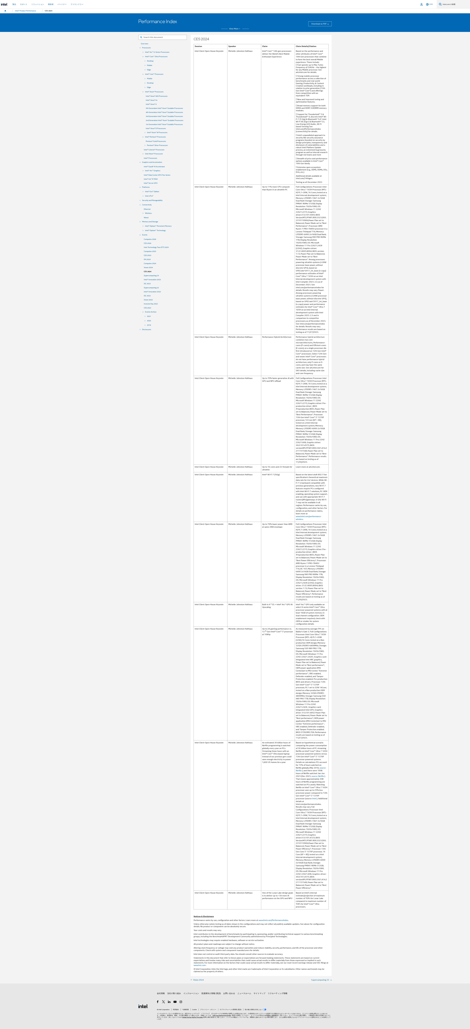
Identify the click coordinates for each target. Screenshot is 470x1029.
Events (144, 235)
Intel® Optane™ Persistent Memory (158, 226)
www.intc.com (200, 965)
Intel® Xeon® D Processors (156, 128)
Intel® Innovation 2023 (152, 280)
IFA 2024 (147, 259)
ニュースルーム (244, 993)
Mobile (149, 65)
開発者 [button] (51, 4)
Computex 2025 (150, 251)
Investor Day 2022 (151, 304)
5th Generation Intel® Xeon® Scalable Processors (164, 108)
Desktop (150, 61)
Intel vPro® (149, 196)
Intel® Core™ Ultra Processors (156, 57)
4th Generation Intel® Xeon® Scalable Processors (164, 112)
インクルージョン (191, 993)
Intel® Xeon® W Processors (157, 132)
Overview (144, 44)
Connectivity (147, 205)
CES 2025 (147, 255)
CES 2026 (147, 243)
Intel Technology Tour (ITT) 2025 (156, 247)
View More (233, 29)
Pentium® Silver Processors (157, 145)
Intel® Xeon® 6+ (152, 100)
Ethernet (147, 209)
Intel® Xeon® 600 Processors (157, 96)
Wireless (148, 213)
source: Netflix (317, 776)
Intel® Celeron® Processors (154, 150)
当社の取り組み (174, 993)
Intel (314, 798)
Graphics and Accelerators (152, 162)
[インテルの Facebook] (158, 1002)
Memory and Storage (150, 222)
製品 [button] (14, 4)
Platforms (146, 187)
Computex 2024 (150, 263)
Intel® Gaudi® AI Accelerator (154, 167)
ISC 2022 (147, 296)
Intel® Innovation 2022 (152, 292)
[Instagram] (181, 1002)
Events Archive (150, 312)
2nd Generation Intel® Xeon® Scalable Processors (164, 120)
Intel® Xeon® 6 (151, 104)
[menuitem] (5, 11)
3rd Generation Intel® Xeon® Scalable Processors (164, 116)
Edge (149, 70)
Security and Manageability (152, 200)
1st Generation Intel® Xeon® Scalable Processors (164, 124)
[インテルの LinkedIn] (169, 1002)
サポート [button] (23, 4)
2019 (149, 325)
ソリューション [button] (37, 4)
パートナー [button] (62, 4)
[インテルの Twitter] (163, 1002)
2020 (149, 321)
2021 (149, 316)
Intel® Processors (150, 158)
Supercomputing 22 (151, 288)
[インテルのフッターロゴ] (143, 1006)
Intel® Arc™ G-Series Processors (157, 52)
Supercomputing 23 (151, 276)
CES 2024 (147, 272)
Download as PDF (319, 24)
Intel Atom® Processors (154, 154)
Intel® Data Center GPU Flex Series (157, 175)
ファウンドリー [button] (77, 4)
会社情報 (161, 993)
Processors (146, 48)
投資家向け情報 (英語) (211, 993)
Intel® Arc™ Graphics (152, 171)
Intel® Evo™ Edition (152, 192)
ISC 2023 (147, 284)
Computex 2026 (150, 239)
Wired (146, 218)
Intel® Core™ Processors (154, 74)
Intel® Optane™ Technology (155, 230)
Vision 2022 (148, 300)
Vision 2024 (148, 267)
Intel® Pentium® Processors (155, 137)
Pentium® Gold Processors (156, 141)
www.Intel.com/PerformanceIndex (273, 920)
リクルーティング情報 (277, 993)
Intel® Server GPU (151, 183)
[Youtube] (175, 1002)
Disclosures (146, 329)
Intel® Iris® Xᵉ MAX (151, 179)
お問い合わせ (229, 993)
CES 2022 (147, 308)
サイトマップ (259, 993)
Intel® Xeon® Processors (154, 92)
